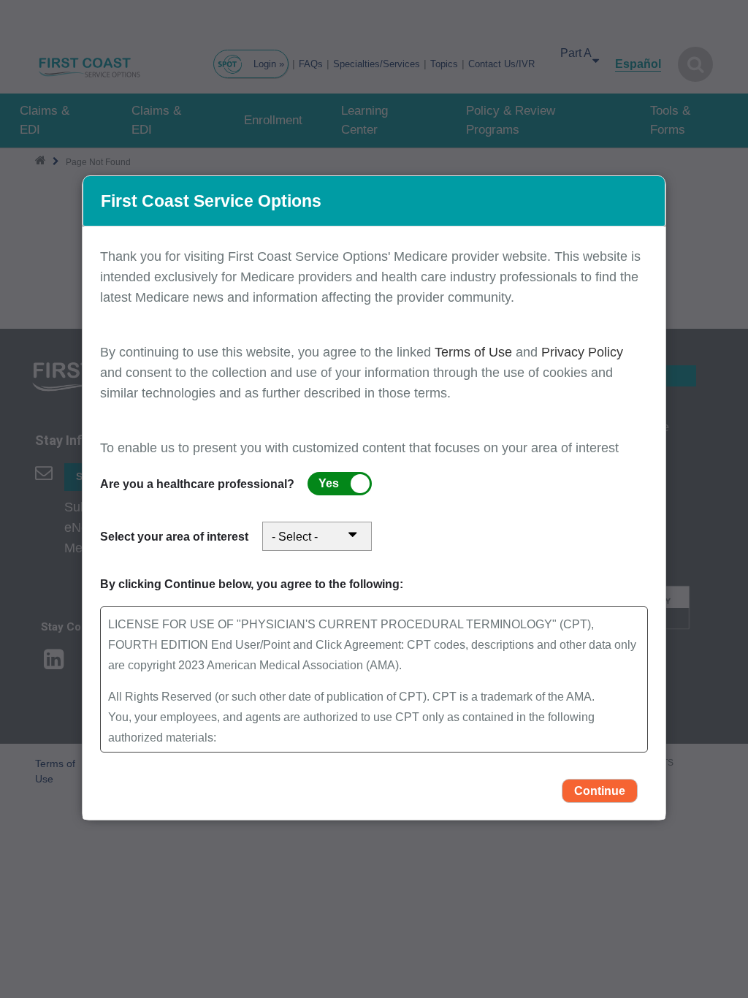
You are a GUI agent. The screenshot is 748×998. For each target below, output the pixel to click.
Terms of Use (475, 352)
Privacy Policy (582, 352)
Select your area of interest (174, 536)
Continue (599, 791)
